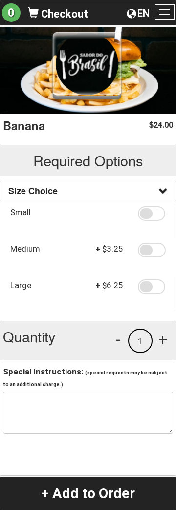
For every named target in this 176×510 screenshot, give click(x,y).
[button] (151, 213)
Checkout (63, 14)
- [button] (117, 339)
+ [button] (162, 339)
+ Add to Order (88, 493)
